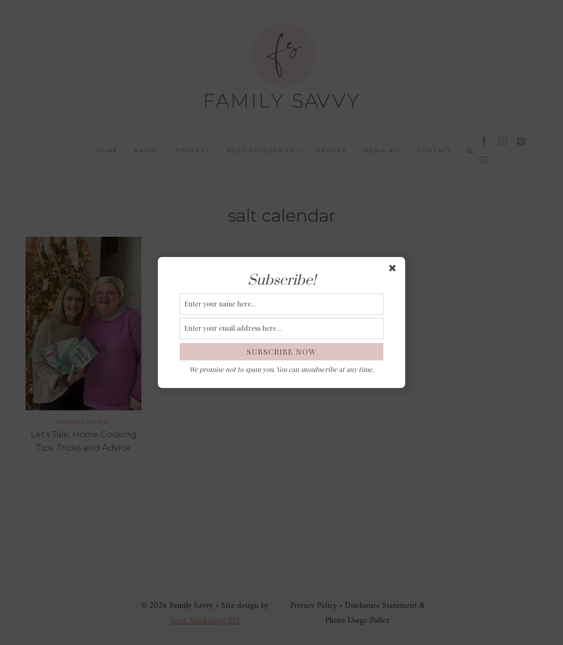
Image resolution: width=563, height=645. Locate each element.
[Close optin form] (394, 270)
